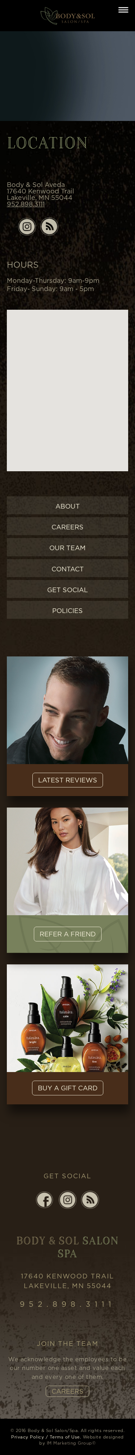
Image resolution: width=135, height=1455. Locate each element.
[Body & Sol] (68, 14)
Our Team (67, 547)
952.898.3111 (26, 204)
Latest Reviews (67, 780)
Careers (67, 527)
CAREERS (67, 1391)
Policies (67, 610)
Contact (67, 569)
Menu (123, 10)
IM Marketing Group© (71, 1443)
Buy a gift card (68, 1088)
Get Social (67, 589)
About (67, 506)
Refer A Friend (68, 934)
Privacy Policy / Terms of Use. (46, 1437)
